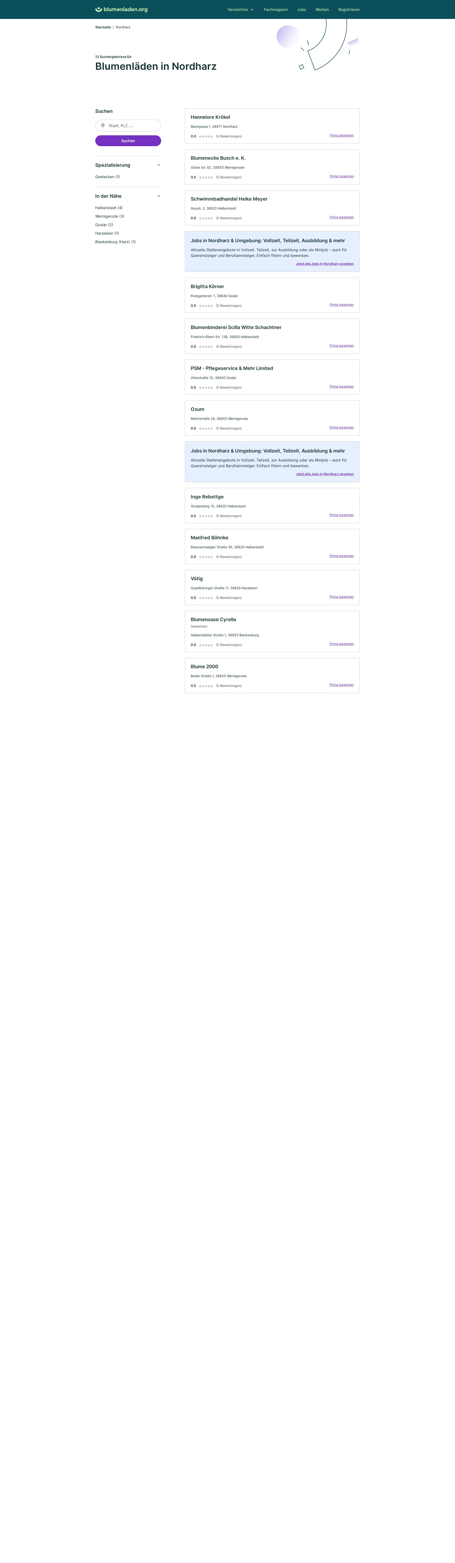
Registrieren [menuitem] (349, 9)
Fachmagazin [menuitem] (276, 9)
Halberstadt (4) (109, 207)
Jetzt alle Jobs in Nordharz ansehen (325, 264)
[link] (272, 126)
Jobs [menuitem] (301, 9)
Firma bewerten (342, 135)
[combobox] (128, 126)
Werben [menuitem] (322, 9)
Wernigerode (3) (109, 216)
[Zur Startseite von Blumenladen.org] (121, 10)
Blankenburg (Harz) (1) (115, 241)
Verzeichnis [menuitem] (238, 9)
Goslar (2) (104, 224)
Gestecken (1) (107, 176)
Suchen (128, 140)
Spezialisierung (112, 165)
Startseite (103, 27)
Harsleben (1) (107, 233)
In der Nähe (108, 196)
